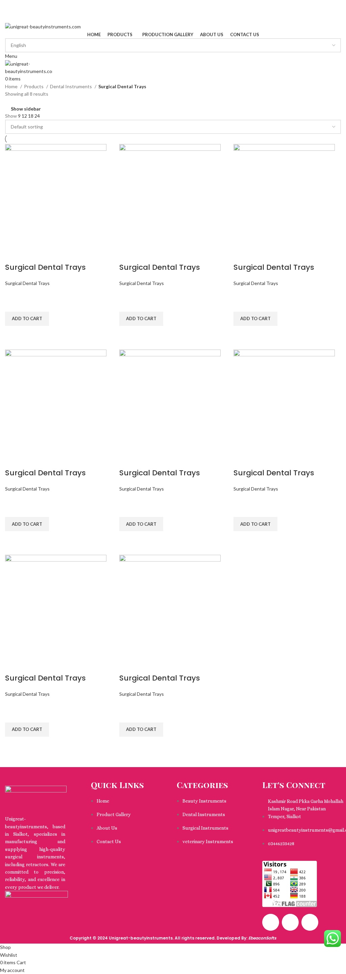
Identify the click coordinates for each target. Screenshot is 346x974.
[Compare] (13, 253)
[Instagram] (290, 922)
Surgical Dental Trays (45, 267)
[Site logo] (43, 26)
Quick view (13, 334)
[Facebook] (270, 922)
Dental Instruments (71, 86)
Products (34, 86)
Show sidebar (26, 108)
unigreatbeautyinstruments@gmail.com (47, 11)
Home (12, 86)
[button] (27, 319)
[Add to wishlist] (13, 303)
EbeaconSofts (262, 938)
